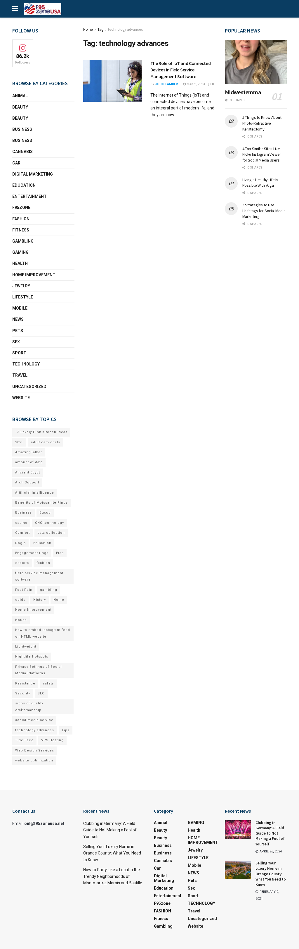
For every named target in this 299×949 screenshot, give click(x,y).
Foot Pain (23, 590)
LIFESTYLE (22, 297)
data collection (51, 533)
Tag (100, 30)
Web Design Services (34, 750)
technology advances (125, 30)
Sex (16, 341)
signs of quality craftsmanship (29, 706)
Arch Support (27, 482)
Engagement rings (31, 553)
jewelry (21, 286)
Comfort (22, 533)
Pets (17, 330)
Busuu (45, 512)
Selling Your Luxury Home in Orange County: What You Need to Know (112, 853)
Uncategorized (29, 386)
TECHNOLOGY (26, 364)
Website (21, 397)
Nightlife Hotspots (31, 656)
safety (48, 683)
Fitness (20, 230)
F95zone (21, 207)
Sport (19, 353)
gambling (48, 590)
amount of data (29, 462)
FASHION (20, 219)
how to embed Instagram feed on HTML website (42, 633)
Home (88, 30)
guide (20, 600)
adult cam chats (45, 442)
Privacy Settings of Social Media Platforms (38, 670)
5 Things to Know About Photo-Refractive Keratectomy (261, 123)
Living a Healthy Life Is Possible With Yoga (260, 182)
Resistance (25, 683)
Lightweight (25, 646)
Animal (20, 95)
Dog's (20, 543)
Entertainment (29, 196)
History (39, 600)
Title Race (24, 740)
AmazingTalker (28, 452)
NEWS (18, 319)
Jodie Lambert (167, 84)
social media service (34, 720)
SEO (41, 693)
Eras (60, 553)
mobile (19, 308)
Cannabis (22, 151)
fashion (43, 563)
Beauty (20, 107)
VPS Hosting (52, 740)
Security (22, 693)
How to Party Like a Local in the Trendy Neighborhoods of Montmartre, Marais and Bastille (112, 876)
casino (21, 523)
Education (42, 543)
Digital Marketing (32, 174)
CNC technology (49, 523)
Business (22, 129)
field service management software (39, 576)
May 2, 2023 (195, 84)
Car (16, 163)
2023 (19, 442)
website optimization (34, 760)
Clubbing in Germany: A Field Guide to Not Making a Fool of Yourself (110, 830)
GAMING (20, 252)
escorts (22, 563)
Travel (19, 375)
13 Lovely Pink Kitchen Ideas (41, 432)
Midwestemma (243, 92)
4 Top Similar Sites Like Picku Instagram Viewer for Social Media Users (261, 154)
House (21, 620)
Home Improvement (33, 610)
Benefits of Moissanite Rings (41, 502)
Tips (65, 730)
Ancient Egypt (27, 472)
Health (20, 263)
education (24, 185)
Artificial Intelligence (34, 493)
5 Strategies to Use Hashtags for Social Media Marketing (264, 210)
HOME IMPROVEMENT (33, 274)
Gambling (23, 241)
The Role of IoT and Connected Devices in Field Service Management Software (180, 69)
